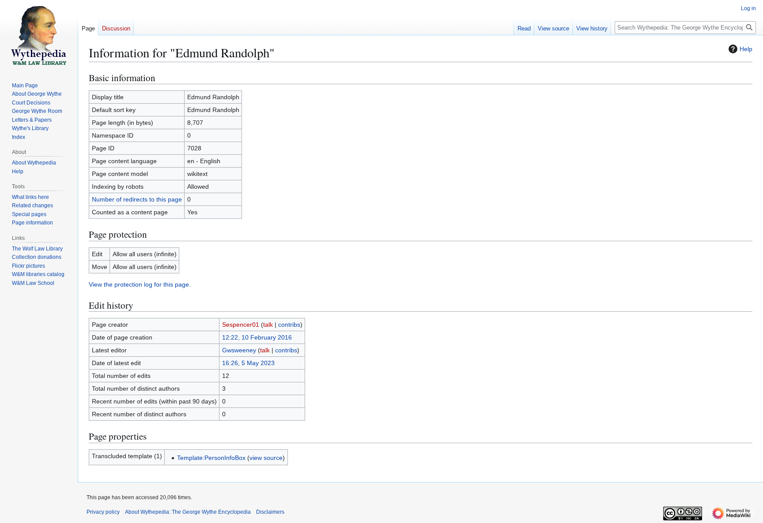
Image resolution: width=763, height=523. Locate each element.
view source (266, 457)
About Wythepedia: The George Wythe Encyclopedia (188, 512)
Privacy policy (103, 512)
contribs (289, 324)
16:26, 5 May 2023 (248, 362)
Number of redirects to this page (137, 199)
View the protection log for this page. (140, 284)
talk (268, 324)
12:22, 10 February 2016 (257, 337)
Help (746, 48)
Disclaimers (270, 512)
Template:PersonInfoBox (211, 457)
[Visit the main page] (39, 35)
